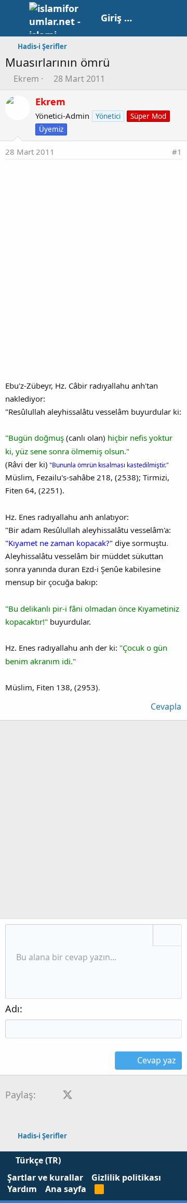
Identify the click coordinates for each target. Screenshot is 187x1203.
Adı (12, 1008)
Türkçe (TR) (37, 1160)
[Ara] (174, 18)
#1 (177, 151)
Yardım (22, 1189)
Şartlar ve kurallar (45, 1177)
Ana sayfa (65, 1189)
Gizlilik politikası (126, 1177)
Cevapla (166, 706)
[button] (17, 936)
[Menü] (14, 18)
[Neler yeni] (151, 18)
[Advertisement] (93, 258)
